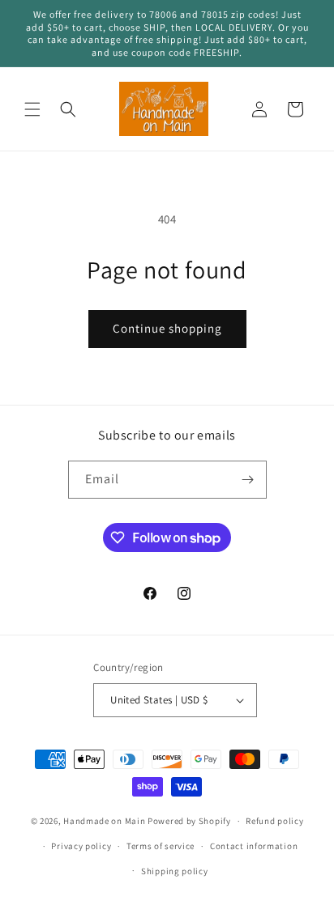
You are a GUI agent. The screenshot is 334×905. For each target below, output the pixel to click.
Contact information (254, 846)
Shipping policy (174, 871)
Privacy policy (81, 846)
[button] (32, 109)
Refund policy (274, 820)
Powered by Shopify (189, 820)
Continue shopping (167, 328)
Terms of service (160, 846)
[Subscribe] (248, 480)
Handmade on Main (104, 820)
